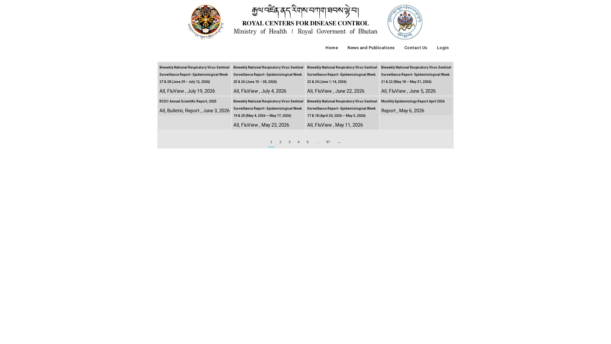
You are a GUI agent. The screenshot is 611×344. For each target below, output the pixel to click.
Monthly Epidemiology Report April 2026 (413, 101)
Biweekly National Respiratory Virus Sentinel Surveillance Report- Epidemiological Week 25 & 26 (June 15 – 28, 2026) (268, 74)
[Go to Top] (604, 337)
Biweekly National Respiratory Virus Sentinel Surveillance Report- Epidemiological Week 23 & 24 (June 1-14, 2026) (342, 74)
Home (332, 47)
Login (443, 47)
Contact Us (415, 47)
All (162, 91)
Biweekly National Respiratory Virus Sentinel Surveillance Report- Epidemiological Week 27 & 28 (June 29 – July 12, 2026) (194, 74)
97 (328, 142)
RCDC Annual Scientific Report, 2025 (187, 101)
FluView (175, 91)
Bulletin (175, 110)
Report (192, 110)
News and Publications (371, 47)
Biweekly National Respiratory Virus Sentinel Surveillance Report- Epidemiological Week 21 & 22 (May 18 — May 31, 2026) (416, 74)
